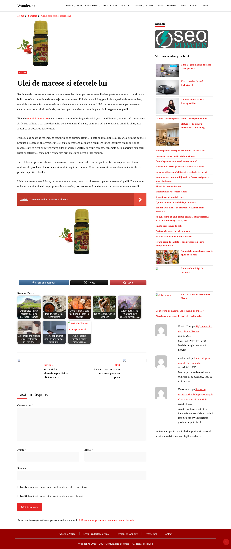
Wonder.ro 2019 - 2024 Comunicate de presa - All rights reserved (115, 543)
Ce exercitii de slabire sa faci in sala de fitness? (180, 311)
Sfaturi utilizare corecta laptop (171, 191)
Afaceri (69, 6)
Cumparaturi (91, 6)
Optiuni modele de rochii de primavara (176, 202)
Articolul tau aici (199, 6)
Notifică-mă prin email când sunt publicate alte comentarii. (54, 487)
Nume (21, 449)
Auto (79, 6)
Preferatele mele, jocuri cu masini (173, 231)
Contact (167, 533)
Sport (161, 6)
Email (88, 449)
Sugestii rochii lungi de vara (170, 197)
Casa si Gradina (109, 6)
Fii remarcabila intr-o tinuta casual (174, 236)
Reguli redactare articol (96, 533)
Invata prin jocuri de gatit (169, 226)
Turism (182, 6)
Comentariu (25, 405)
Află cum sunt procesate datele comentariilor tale (106, 520)
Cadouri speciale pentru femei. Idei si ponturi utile (181, 118)
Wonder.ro (26, 5)
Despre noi (151, 533)
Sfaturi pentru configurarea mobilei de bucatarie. (181, 150)
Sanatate (171, 6)
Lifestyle (137, 6)
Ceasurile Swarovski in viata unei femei (176, 156)
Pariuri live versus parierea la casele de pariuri (180, 166)
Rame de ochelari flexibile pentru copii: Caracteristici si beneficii (195, 394)
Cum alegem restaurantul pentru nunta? (176, 161)
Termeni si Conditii (127, 533)
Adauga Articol (67, 533)
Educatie (125, 6)
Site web (22, 468)
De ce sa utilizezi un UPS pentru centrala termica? (181, 172)
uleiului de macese (38, 118)
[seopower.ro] (181, 32)
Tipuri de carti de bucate (168, 186)
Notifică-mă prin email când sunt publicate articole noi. (51, 496)
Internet (150, 6)
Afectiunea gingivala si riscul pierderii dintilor (179, 316)
